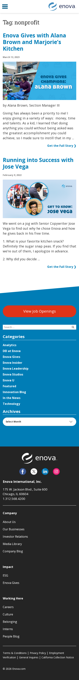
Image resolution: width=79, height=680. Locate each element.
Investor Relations (15, 537)
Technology (11, 404)
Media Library (12, 544)
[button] (5, 6)
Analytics (9, 345)
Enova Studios (13, 374)
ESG (5, 575)
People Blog (11, 636)
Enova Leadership (15, 369)
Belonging (10, 622)
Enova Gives (11, 357)
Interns (8, 629)
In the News (11, 398)
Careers (8, 607)
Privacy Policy (38, 653)
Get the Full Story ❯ (61, 146)
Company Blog (13, 551)
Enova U (8, 380)
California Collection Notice (58, 657)
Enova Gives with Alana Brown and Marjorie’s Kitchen (34, 42)
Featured (9, 386)
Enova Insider (12, 363)
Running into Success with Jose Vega (38, 163)
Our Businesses (13, 529)
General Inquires (28, 657)
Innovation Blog (14, 392)
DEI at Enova (12, 351)
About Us (9, 522)
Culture (8, 614)
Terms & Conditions (15, 653)
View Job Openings (39, 311)
